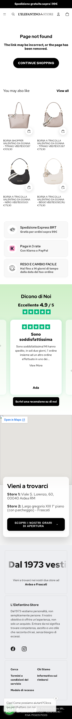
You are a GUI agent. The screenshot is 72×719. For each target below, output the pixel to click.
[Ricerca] (13, 14)
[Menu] (4, 14)
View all (63, 91)
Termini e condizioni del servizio (19, 679)
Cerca (14, 669)
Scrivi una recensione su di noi (36, 401)
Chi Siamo (43, 669)
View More (36, 365)
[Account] (58, 14)
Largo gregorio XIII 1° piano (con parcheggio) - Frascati (35, 508)
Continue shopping (36, 63)
